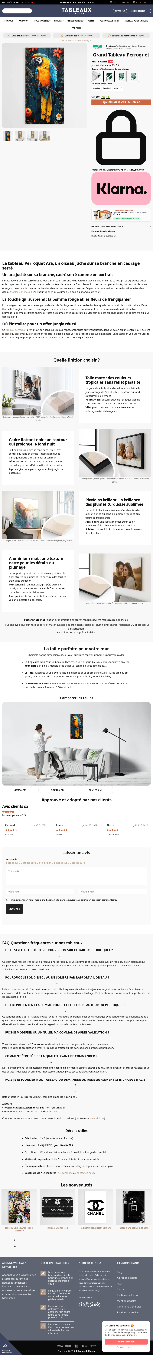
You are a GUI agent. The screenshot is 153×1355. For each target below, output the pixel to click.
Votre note (11, 859)
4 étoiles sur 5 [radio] (61, 862)
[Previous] (3, 1244)
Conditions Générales (129, 1306)
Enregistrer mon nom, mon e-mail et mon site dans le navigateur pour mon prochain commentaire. (63, 899)
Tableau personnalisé (136, 20)
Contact (121, 1289)
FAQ (119, 1283)
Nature (58, 20)
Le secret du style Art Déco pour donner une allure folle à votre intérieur (61, 1329)
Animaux (23, 20)
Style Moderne (41, 20)
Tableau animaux (68, 41)
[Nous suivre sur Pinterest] (97, 1304)
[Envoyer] (29, 10)
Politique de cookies (128, 1312)
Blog (119, 1272)
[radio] (96, 76)
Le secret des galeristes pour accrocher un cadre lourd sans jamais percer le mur (59, 1312)
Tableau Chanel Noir (57, 1228)
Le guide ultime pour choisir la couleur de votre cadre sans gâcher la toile (60, 1295)
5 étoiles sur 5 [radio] (77, 862)
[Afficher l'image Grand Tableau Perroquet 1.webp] (8, 136)
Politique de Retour (128, 1295)
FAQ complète (65, 1173)
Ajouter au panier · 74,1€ (121, 102)
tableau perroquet (16, 330)
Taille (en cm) (98, 84)
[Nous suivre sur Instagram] (86, 1304)
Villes (91, 20)
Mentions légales (126, 1301)
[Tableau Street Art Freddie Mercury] (19, 1207)
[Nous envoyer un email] (92, 1304)
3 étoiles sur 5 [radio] (45, 862)
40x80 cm (20, 789)
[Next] (11, 1244)
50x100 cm (57, 789)
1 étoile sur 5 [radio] (13, 862)
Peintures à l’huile (109, 20)
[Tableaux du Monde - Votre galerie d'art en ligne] (76, 11)
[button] (138, 11)
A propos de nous (127, 1277)
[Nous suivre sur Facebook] (81, 1304)
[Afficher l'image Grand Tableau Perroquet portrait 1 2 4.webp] (20, 136)
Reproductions (75, 20)
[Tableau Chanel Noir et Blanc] (95, 1207)
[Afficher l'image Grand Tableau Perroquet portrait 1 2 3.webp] (32, 136)
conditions (98, 1118)
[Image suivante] (82, 85)
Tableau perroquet (84, 41)
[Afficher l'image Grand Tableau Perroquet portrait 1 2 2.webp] (45, 136)
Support (96, 69)
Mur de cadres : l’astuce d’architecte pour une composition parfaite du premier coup (61, 1278)
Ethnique (8, 20)
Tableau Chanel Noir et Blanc (95, 1228)
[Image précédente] (7, 85)
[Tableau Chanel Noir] (57, 1207)
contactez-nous (85, 1173)
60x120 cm (95, 789)
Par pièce (76, 28)
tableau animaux (21, 292)
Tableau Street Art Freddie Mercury (19, 1229)
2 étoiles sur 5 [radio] (29, 862)
